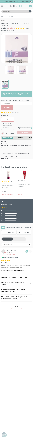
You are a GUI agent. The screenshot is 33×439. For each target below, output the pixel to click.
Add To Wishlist (9, 133)
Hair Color (3, 16)
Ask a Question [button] (24, 232)
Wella (3, 21)
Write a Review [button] (9, 232)
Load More (16, 307)
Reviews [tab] (6, 239)
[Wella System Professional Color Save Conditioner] (8, 174)
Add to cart (24, 132)
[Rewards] (4, 434)
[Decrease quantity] (3, 119)
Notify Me (7, 107)
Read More (4, 158)
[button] (26, 251)
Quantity (4, 115)
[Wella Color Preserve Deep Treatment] (24, 174)
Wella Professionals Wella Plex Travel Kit (13, 270)
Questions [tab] (18, 239)
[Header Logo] (16, 6)
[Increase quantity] (12, 119)
